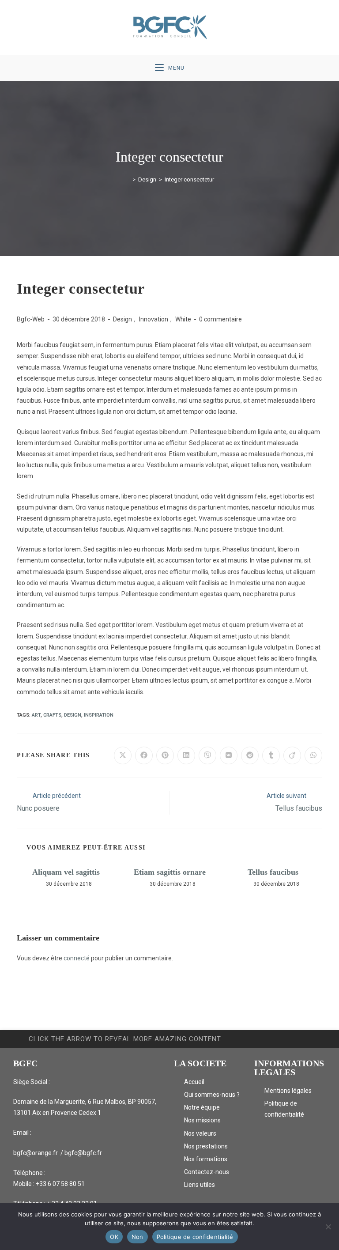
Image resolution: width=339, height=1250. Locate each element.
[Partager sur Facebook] (144, 755)
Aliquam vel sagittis (66, 872)
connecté (77, 958)
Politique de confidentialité (195, 1236)
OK (114, 1236)
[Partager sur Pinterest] (165, 755)
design (72, 715)
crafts (52, 715)
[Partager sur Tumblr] (271, 755)
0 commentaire (220, 319)
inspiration (98, 715)
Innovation (153, 319)
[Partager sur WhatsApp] (313, 755)
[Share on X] (123, 755)
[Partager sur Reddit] (250, 755)
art (36, 715)
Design (122, 319)
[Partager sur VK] (228, 755)
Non (137, 1236)
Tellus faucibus (273, 872)
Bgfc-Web (31, 319)
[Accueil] (127, 179)
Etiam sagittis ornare (170, 872)
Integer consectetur (189, 179)
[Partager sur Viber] (207, 755)
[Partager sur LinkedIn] (186, 755)
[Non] (328, 1226)
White (183, 319)
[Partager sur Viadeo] (292, 755)
